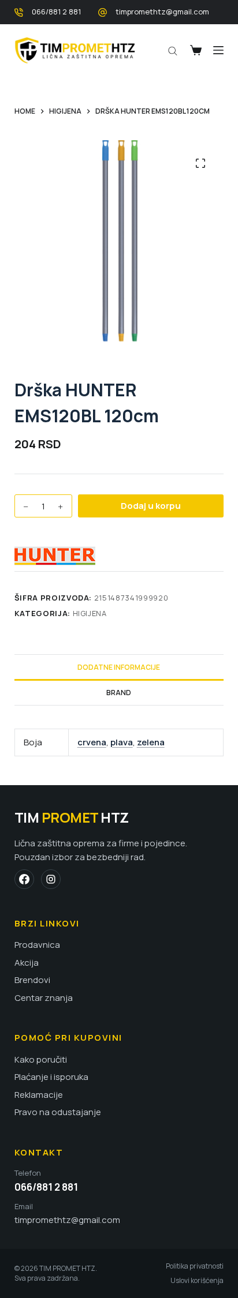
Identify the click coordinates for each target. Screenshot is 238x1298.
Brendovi (32, 980)
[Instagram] (51, 879)
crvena (91, 742)
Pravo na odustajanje (57, 1112)
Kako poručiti (40, 1060)
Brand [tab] (118, 692)
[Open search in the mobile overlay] (172, 50)
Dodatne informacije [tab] (118, 667)
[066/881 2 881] (18, 12)
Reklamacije (38, 1095)
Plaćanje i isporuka (51, 1077)
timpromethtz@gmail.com (162, 11)
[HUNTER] (54, 556)
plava (121, 742)
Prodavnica (37, 945)
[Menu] (218, 50)
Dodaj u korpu (151, 506)
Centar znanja (43, 998)
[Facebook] (24, 879)
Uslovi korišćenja (197, 1280)
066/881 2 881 (56, 11)
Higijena (90, 613)
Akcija (26, 963)
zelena (151, 742)
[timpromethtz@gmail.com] (102, 12)
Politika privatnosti (195, 1266)
